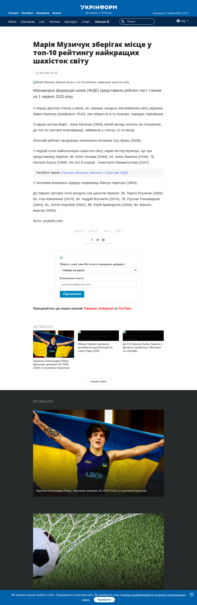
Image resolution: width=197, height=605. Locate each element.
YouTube (124, 308)
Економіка (28, 21)
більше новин (98, 381)
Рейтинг (93, 231)
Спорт (86, 21)
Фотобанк (27, 13)
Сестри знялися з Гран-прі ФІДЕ (95, 173)
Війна (12, 21)
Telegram (90, 308)
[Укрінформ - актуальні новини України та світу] (98, 7)
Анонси (56, 13)
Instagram (106, 308)
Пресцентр (42, 13)
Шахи (107, 231)
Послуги (13, 13)
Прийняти (104, 599)
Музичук (78, 231)
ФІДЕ (118, 231)
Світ (42, 21)
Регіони (54, 21)
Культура (71, 21)
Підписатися (72, 293)
